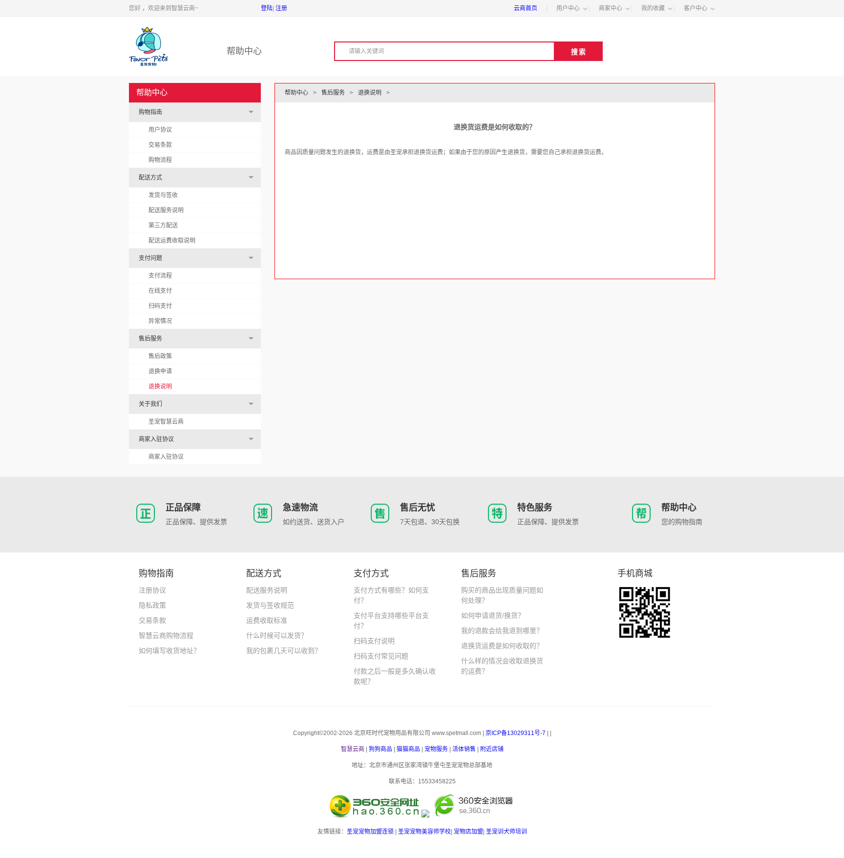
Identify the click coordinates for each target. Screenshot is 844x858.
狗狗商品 (380, 749)
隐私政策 (152, 605)
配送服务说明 (166, 210)
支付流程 (160, 275)
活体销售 (464, 749)
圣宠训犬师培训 (506, 831)
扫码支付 (160, 306)
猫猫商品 (408, 749)
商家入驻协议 (156, 439)
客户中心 (695, 8)
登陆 (267, 8)
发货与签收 (163, 195)
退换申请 (160, 371)
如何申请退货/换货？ (493, 615)
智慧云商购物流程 (166, 635)
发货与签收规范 (270, 605)
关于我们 (150, 404)
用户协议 (160, 129)
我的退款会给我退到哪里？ (502, 630)
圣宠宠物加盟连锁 (370, 831)
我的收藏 (653, 8)
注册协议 (152, 590)
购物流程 (160, 160)
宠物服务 (436, 749)
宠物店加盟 (468, 831)
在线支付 (160, 290)
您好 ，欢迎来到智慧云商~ (163, 8)
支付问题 (150, 258)
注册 (281, 8)
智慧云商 (352, 749)
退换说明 (160, 386)
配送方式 (150, 177)
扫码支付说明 (374, 641)
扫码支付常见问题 (381, 656)
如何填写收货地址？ (169, 650)
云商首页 (525, 8)
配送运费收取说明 (171, 240)
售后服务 (150, 338)
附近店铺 (492, 749)
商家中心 (610, 8)
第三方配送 (163, 225)
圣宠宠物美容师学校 (424, 831)
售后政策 (160, 356)
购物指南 (150, 112)
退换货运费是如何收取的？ (502, 646)
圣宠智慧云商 (166, 421)
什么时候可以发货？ (277, 635)
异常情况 (160, 321)
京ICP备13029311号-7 (515, 733)
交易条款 (160, 145)
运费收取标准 (266, 620)
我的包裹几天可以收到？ (283, 650)
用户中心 (568, 8)
